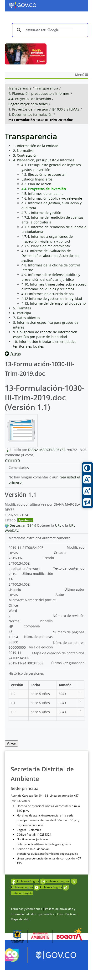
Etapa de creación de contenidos (58, 653)
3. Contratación (25, 155)
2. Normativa (23, 150)
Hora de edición (40, 647)
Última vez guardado (67, 663)
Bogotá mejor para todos (28, 104)
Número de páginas (68, 632)
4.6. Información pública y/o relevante (51, 198)
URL (58, 525)
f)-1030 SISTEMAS (65, 109)
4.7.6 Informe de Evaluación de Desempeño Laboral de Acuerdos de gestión (50, 256)
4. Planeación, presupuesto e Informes (39, 93)
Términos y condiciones (26, 909)
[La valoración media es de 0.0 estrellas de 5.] (6, 460)
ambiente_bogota (58, 881)
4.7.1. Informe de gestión (41, 212)
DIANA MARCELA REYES (46, 449)
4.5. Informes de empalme (42, 193)
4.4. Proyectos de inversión (29, 98)
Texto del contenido (68, 568)
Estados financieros (36, 179)
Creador (60, 552)
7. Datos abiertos (26, 317)
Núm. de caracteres (68, 642)
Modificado (75, 547)
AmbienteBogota (28, 881)
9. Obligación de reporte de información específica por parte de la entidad (45, 334)
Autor (60, 594)
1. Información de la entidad (35, 145)
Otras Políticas (66, 914)
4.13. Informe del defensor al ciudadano (53, 303)
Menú (80, 74)
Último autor (74, 589)
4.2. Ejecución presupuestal (43, 174)
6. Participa (22, 313)
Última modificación (37, 573)
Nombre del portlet (40, 600)
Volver (11, 743)
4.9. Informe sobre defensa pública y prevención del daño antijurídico (50, 277)
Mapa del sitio (20, 919)
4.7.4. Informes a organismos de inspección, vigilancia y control (47, 239)
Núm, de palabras (38, 636)
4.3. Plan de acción (36, 184)
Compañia (32, 626)
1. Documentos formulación (30, 114)
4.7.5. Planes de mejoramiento (45, 246)
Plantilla (46, 621)
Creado (48, 558)
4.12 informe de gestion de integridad (51, 298)
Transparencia (19, 88)
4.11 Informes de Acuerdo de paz (47, 294)
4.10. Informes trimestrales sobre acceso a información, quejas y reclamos (53, 286)
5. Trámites (22, 308)
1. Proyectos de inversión (28, 109)
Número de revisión (68, 615)
